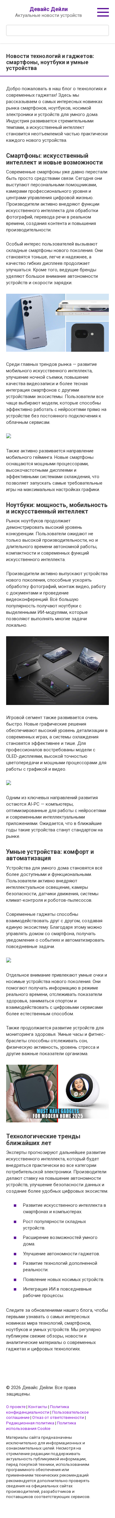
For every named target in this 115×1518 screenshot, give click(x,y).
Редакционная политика (30, 1422)
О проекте (15, 1406)
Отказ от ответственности (58, 1417)
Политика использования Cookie (41, 1425)
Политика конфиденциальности (37, 1409)
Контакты (37, 1406)
